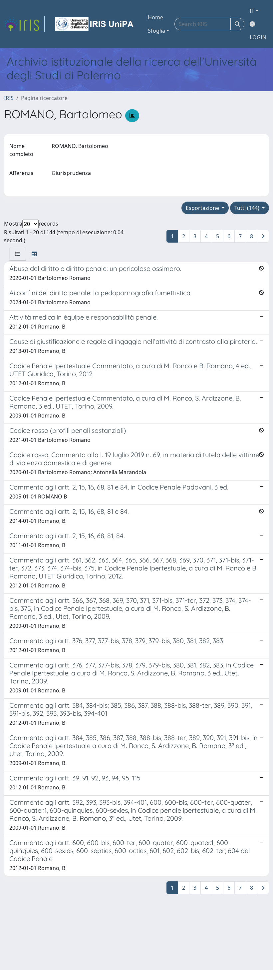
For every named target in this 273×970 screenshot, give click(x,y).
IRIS (9, 98)
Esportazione (203, 208)
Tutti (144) (247, 208)
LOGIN (258, 37)
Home (155, 17)
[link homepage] (24, 24)
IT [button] (252, 10)
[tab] (17, 254)
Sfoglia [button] (156, 30)
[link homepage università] (95, 24)
